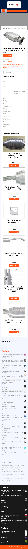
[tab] (3, 10)
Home (4, 28)
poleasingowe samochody (9, 64)
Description (8, 72)
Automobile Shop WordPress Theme (11, 547)
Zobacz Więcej (7, 55)
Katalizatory (9, 28)
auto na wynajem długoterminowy (13, 62)
